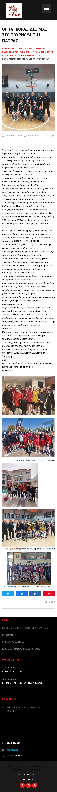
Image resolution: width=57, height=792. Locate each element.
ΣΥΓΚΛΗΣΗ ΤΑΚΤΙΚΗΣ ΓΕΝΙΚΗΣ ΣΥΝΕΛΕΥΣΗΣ (23, 683)
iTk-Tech (34, 774)
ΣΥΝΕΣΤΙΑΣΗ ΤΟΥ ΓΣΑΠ (13, 671)
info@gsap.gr (12, 750)
